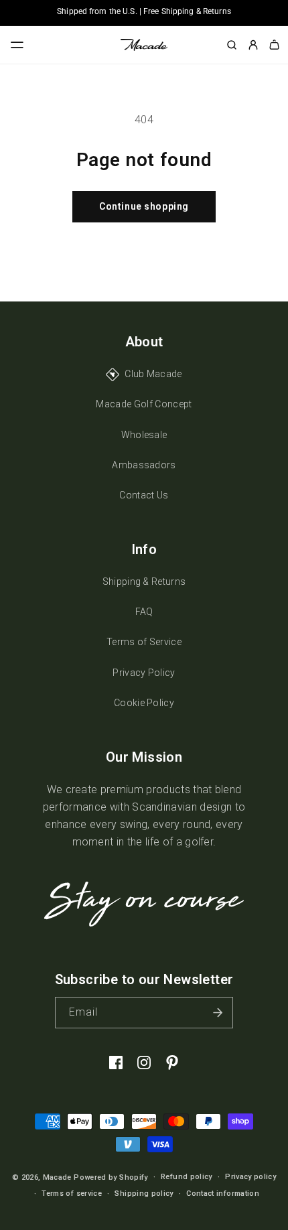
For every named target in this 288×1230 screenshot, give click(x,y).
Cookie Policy (144, 702)
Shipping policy (144, 1193)
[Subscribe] (217, 1012)
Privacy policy (250, 1176)
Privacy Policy (144, 672)
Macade (57, 1177)
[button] (17, 45)
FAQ (144, 611)
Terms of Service (144, 641)
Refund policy (186, 1176)
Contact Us (143, 495)
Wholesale (144, 434)
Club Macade (153, 373)
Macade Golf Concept (144, 404)
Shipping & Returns (144, 581)
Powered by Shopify (110, 1177)
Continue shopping (144, 206)
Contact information (222, 1193)
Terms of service (72, 1193)
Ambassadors (144, 465)
